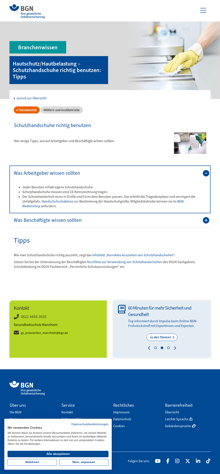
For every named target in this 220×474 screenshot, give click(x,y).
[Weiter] (174, 349)
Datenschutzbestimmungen (89, 424)
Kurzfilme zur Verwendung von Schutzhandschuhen (124, 262)
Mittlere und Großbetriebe (61, 110)
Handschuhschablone (57, 201)
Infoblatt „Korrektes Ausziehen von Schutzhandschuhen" (133, 255)
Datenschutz (122, 419)
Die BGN (15, 412)
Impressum (121, 412)
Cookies (119, 426)
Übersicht (172, 412)
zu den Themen (161, 337)
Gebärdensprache (178, 426)
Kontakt (67, 412)
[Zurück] (150, 349)
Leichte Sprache (176, 419)
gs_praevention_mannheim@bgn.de (44, 333)
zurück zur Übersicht (31, 98)
